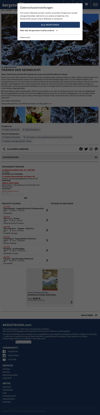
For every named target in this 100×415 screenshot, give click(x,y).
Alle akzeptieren (50, 25)
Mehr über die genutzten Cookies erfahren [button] (37, 30)
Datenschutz (25, 37)
